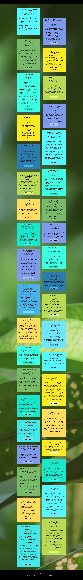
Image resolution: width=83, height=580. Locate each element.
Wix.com (52, 575)
